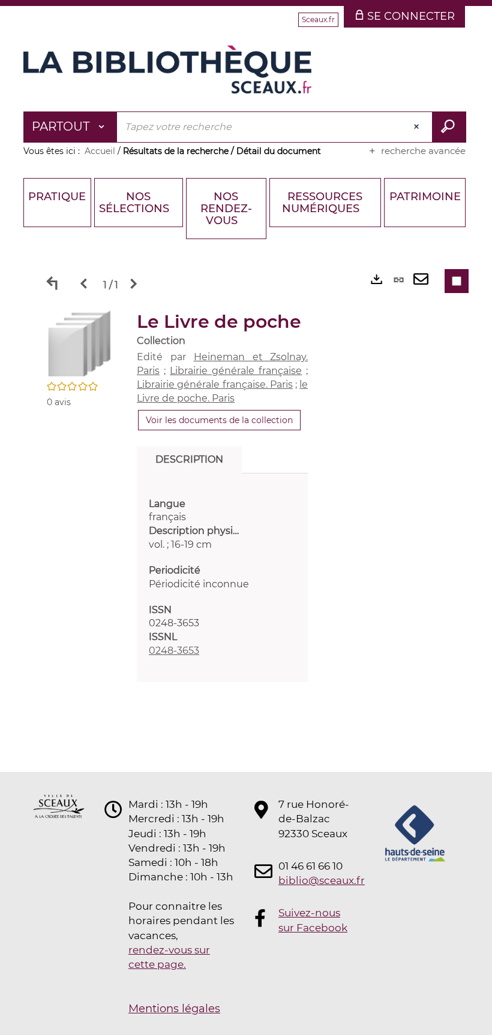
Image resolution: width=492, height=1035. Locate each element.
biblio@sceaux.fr (314, 880)
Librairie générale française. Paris (215, 384)
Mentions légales (174, 1008)
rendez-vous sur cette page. (169, 957)
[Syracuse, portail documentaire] (167, 69)
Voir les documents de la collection (219, 420)
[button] (80, 342)
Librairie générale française (236, 370)
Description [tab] (189, 459)
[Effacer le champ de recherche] (417, 127)
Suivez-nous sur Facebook (312, 920)
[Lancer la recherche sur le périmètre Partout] (449, 127)
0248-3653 (174, 650)
